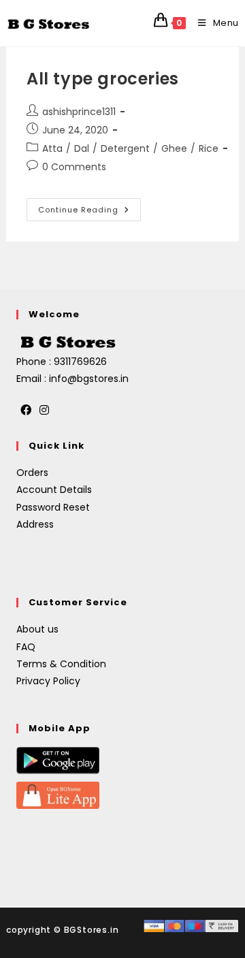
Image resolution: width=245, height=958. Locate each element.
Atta (52, 148)
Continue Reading (89, 206)
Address (35, 524)
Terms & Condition (61, 664)
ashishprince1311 (79, 111)
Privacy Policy (48, 681)
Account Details (54, 489)
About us (37, 629)
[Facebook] (25, 411)
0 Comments (74, 167)
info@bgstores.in (89, 378)
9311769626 (80, 361)
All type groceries (103, 78)
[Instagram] (44, 411)
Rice (208, 148)
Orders (32, 472)
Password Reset (53, 507)
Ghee (174, 148)
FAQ (25, 647)
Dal (81, 148)
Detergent (125, 148)
